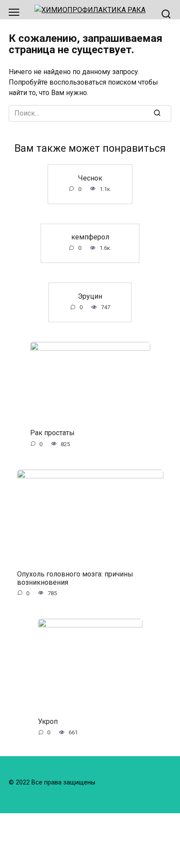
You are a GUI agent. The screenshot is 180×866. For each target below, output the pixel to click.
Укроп (48, 721)
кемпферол (90, 237)
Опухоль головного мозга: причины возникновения (75, 577)
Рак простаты (52, 433)
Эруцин (90, 296)
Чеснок (90, 178)
